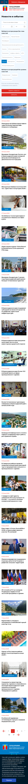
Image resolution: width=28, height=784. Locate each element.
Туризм (4, 61)
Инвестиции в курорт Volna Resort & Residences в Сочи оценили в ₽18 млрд (14, 248)
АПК (22, 53)
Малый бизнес (15, 36)
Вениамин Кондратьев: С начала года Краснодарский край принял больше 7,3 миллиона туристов (13, 279)
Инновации (5, 41)
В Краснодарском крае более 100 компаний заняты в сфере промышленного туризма (13, 373)
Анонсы (4, 49)
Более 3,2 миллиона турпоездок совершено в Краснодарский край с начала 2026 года (14, 403)
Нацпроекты (20, 61)
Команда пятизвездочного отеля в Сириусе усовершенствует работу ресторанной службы (14, 434)
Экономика (5, 53)
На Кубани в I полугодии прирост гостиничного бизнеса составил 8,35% (13, 217)
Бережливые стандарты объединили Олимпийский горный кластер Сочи (14, 622)
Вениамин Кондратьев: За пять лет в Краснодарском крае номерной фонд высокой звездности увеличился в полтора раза (14, 157)
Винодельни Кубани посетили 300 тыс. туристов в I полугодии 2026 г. (14, 187)
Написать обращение (18, 2)
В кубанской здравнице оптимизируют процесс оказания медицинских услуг (13, 719)
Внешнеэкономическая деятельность (13, 45)
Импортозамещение (8, 65)
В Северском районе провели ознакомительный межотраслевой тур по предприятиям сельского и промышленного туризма (14, 466)
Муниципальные (7, 79)
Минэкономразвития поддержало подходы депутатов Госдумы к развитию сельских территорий (14, 561)
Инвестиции (5, 36)
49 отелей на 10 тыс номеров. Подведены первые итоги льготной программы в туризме (13, 591)
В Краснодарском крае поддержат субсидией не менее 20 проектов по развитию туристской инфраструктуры (14, 310)
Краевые (14, 75)
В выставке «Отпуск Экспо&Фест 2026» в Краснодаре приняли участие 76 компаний (13, 530)
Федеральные (6, 75)
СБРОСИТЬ (14, 94)
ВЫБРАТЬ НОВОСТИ (14, 90)
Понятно (9, 780)
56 (9, 735)
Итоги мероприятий (14, 49)
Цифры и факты (14, 53)
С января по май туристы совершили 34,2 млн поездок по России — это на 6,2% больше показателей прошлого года (13, 498)
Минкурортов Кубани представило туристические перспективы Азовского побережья (14, 125)
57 (13, 735)
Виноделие (11, 61)
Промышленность (7, 57)
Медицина (17, 57)
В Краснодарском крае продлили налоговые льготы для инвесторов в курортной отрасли (13, 342)
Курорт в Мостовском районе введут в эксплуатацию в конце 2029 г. (13, 653)
